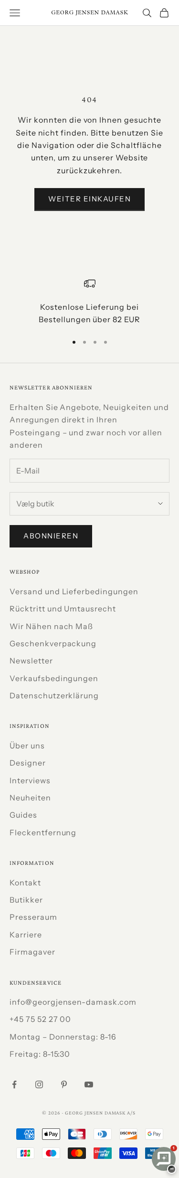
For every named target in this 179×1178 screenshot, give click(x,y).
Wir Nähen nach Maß (51, 626)
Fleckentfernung (43, 832)
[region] (89, 302)
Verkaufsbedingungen (54, 678)
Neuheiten (30, 797)
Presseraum (33, 917)
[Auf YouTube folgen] (89, 1084)
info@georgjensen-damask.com (73, 1002)
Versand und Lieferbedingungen (74, 591)
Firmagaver (32, 952)
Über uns (27, 745)
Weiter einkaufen (89, 198)
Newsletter (31, 660)
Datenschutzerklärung (54, 695)
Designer (28, 763)
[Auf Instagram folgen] (39, 1084)
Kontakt (25, 882)
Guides (23, 815)
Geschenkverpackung (53, 643)
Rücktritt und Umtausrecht (63, 608)
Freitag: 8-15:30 (40, 1054)
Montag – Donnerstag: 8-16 (63, 1036)
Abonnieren (50, 535)
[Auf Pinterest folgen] (64, 1084)
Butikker (26, 900)
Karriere (26, 934)
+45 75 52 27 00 (40, 1019)
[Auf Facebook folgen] (14, 1084)
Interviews (30, 780)
